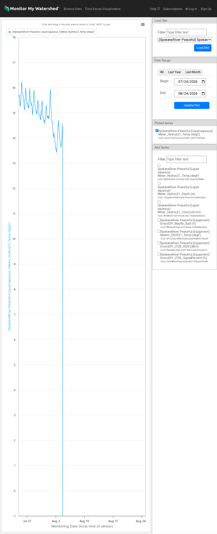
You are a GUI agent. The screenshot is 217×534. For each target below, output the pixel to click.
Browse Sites (73, 9)
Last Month (193, 72)
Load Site (203, 47)
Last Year (174, 72)
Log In (192, 9)
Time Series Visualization (103, 9)
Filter (161, 32)
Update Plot (192, 105)
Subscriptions (172, 9)
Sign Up (205, 9)
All (162, 72)
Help (155, 9)
